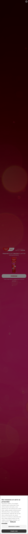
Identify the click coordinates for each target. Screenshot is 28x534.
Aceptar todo (14, 531)
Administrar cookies (14, 526)
